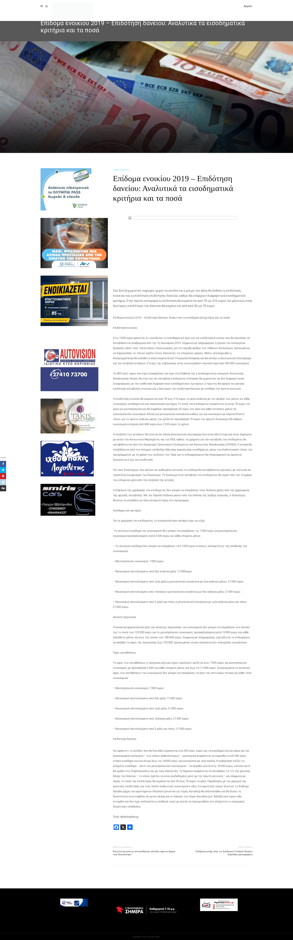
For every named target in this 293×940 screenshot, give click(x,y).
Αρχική (248, 6)
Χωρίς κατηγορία (121, 170)
